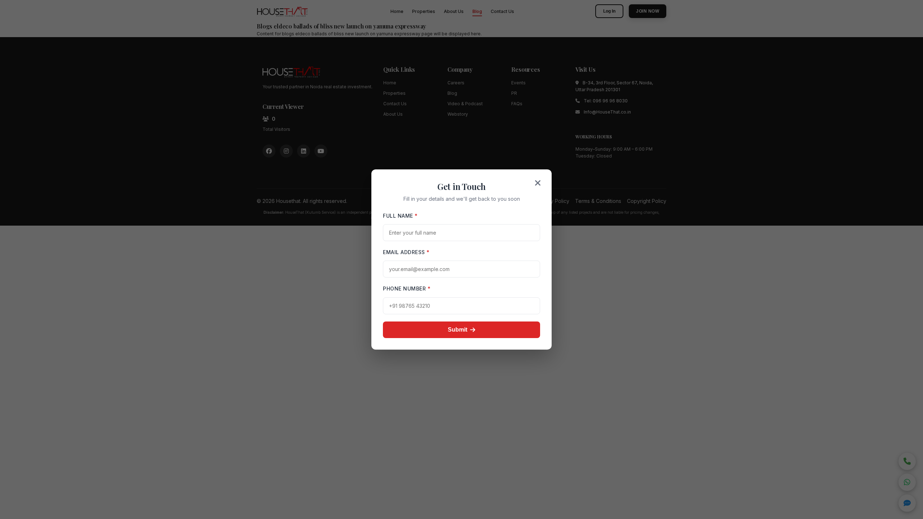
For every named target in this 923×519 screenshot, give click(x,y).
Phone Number (406, 288)
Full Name (400, 216)
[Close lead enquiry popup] (538, 183)
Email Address (406, 252)
